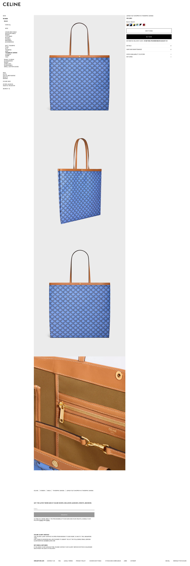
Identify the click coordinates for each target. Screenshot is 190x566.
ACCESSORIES (9, 42)
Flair (7, 47)
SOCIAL (167, 561)
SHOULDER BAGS (10, 33)
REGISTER (64, 514)
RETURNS (129, 56)
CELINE (36, 490)
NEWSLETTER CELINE (179, 561)
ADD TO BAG (149, 31)
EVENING (8, 39)
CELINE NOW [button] (7, 81)
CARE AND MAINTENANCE (134, 49)
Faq (59, 561)
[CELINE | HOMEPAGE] (12, 4)
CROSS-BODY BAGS (11, 32)
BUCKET (7, 37)
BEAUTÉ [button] (5, 77)
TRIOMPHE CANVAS (11, 52)
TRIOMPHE (8, 50)
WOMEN (42, 490)
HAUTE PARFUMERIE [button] (9, 75)
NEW (6, 28)
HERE (41, 520)
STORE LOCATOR (8, 84)
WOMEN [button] (5, 18)
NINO (6, 51)
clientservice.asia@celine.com (44, 540)
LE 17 (6, 48)
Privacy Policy (81, 561)
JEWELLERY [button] (7, 63)
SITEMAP (133, 561)
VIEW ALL (8, 24)
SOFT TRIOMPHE (10, 45)
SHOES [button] (6, 62)
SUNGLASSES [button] (8, 65)
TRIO (6, 57)
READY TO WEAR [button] (9, 59)
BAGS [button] (6, 21)
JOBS (125, 561)
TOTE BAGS (8, 36)
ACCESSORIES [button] (8, 61)
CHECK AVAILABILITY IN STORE (135, 54)
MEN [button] (4, 72)
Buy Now (149, 36)
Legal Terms (68, 561)
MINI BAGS (8, 40)
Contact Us (51, 561)
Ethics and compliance (113, 561)
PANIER (7, 35)
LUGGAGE (8, 54)
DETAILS (128, 45)
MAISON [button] (5, 78)
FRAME (7, 55)
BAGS (49, 490)
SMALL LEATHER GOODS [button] (11, 66)
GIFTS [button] (5, 74)
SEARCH (5, 88)
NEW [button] (4, 15)
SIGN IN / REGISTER (9, 85)
